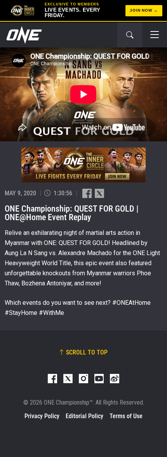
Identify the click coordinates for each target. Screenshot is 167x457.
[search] (129, 35)
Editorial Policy (84, 416)
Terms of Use (126, 416)
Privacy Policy (41, 416)
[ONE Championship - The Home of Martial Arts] (23, 35)
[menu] (154, 35)
